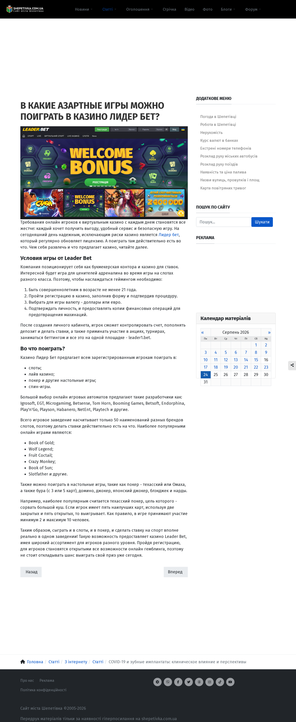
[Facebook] (178, 682)
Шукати (262, 222)
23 (266, 367)
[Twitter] (189, 682)
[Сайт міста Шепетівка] (24, 9)
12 (226, 359)
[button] (84, 9)
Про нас (27, 680)
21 (246, 367)
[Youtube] (230, 682)
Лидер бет (169, 234)
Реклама (47, 680)
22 (256, 367)
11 (216, 359)
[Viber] (168, 682)
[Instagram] (209, 682)
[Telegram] (157, 682)
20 (236, 367)
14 (246, 359)
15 (256, 359)
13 (236, 359)
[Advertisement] (148, 51)
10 (206, 359)
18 (216, 367)
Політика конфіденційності (43, 690)
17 (205, 367)
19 (226, 367)
